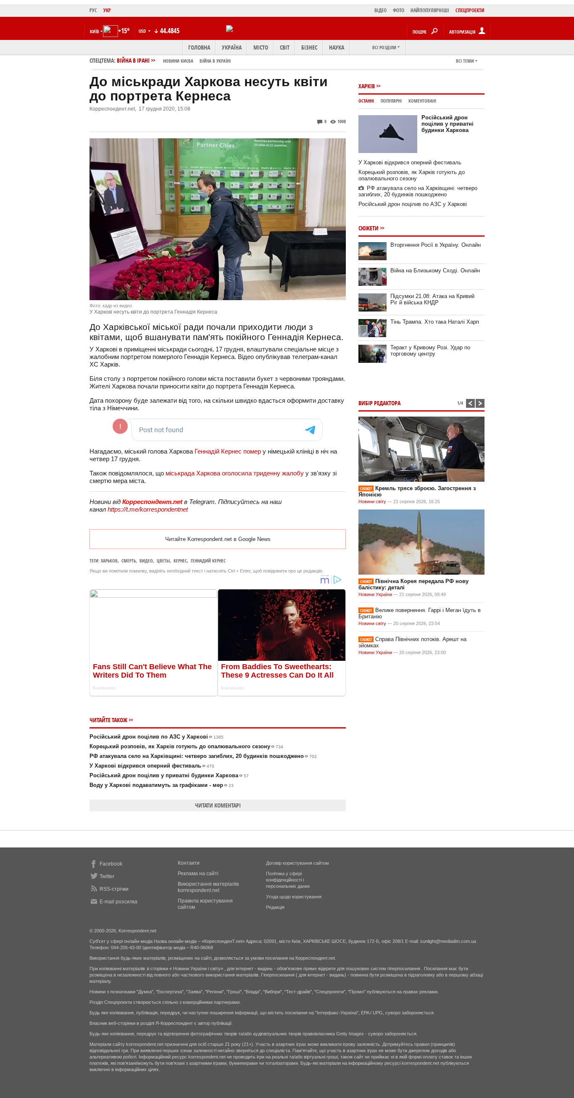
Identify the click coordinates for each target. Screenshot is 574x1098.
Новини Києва (178, 61)
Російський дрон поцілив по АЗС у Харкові (157, 737)
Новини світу (372, 501)
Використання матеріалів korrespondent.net (208, 887)
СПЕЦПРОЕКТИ (470, 10)
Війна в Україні (215, 61)
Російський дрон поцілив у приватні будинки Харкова (169, 775)
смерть (128, 560)
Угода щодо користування (293, 896)
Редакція (275, 907)
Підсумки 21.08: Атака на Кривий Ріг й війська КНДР (432, 299)
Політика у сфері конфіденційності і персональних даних (288, 880)
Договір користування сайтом (297, 863)
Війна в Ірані (174, 60)
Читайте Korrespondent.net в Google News (218, 539)
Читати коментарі (218, 805)
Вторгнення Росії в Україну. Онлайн (435, 245)
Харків (366, 86)
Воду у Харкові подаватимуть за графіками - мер (162, 785)
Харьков (109, 560)
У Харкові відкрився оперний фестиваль (152, 766)
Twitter (107, 876)
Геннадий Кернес (208, 560)
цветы (163, 560)
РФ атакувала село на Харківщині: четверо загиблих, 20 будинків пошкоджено (203, 756)
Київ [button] (94, 31)
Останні (366, 101)
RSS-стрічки (114, 889)
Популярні (391, 101)
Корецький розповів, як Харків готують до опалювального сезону (186, 746)
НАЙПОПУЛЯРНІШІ (430, 10)
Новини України (375, 594)
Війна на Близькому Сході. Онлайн (435, 270)
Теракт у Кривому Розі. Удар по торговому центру (430, 350)
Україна (232, 47)
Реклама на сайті (198, 873)
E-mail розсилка (118, 902)
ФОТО (398, 10)
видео (146, 560)
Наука (336, 47)
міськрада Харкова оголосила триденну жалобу (235, 473)
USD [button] (143, 31)
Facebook (111, 864)
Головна (199, 47)
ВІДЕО (380, 10)
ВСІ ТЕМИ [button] (465, 61)
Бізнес (309, 47)
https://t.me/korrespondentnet (148, 509)
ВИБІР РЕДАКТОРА (379, 403)
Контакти (189, 863)
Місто (260, 47)
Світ (285, 47)
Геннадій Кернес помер (228, 451)
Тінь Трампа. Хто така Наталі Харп (434, 322)
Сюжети (368, 228)
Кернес (180, 560)
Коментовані (422, 101)
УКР (107, 10)
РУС (93, 10)
